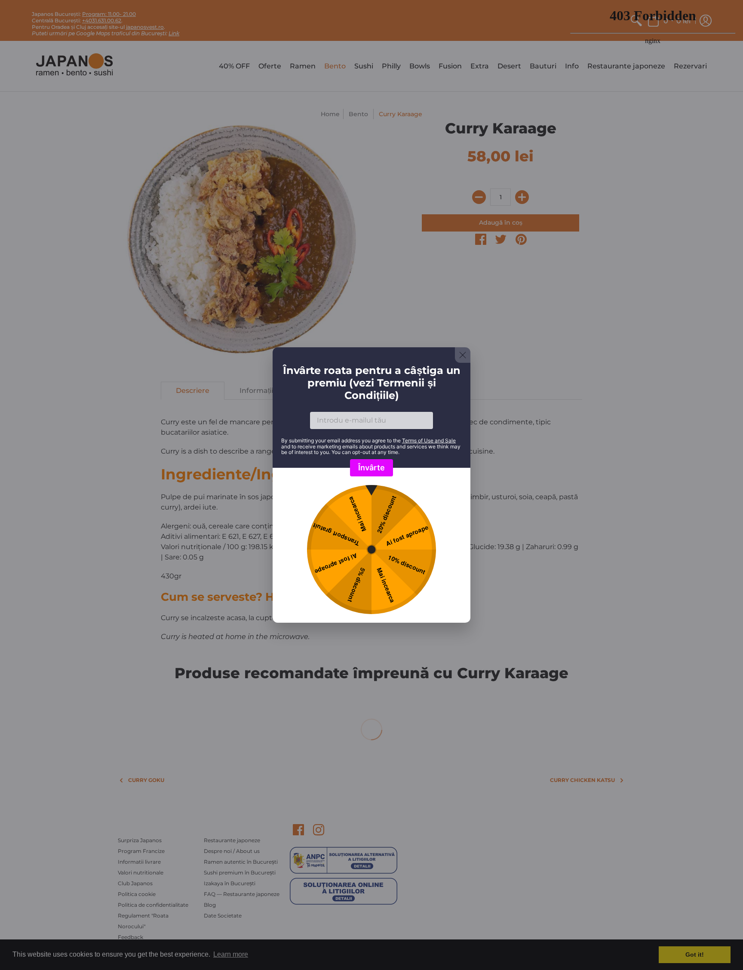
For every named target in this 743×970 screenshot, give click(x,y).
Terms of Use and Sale (429, 440)
